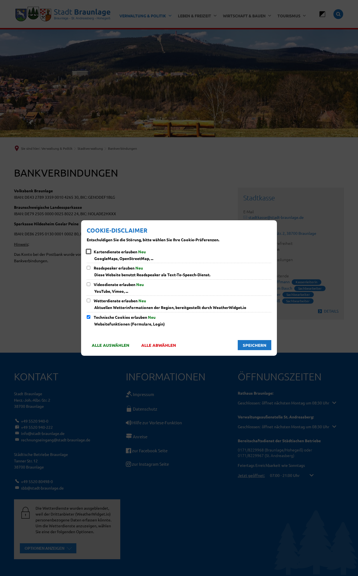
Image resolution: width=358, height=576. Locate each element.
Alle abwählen (158, 345)
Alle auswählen (110, 345)
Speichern (254, 345)
